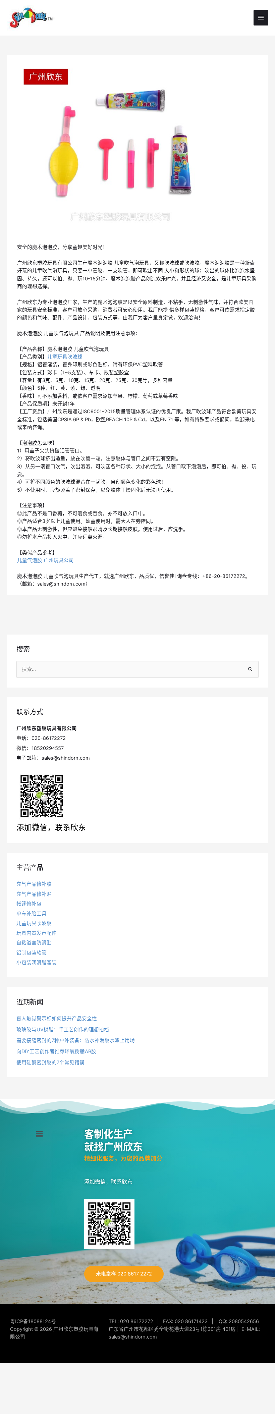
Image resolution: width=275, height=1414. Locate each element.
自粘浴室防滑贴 (34, 943)
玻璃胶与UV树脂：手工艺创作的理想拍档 (62, 1030)
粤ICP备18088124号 (33, 1321)
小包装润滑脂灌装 (36, 963)
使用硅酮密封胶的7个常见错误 (50, 1062)
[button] (39, 1134)
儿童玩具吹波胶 (34, 923)
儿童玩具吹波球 (64, 357)
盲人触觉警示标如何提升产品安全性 (56, 1019)
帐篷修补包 (29, 904)
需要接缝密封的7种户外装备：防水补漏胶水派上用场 (75, 1040)
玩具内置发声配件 (36, 933)
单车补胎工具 (31, 914)
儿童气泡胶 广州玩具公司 (45, 560)
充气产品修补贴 (34, 894)
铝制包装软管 (31, 953)
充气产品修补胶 (34, 884)
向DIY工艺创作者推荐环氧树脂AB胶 (56, 1051)
